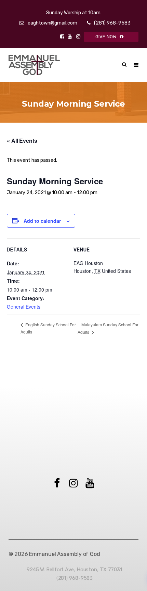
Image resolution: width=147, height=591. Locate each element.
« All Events (22, 140)
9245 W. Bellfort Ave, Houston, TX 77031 (74, 569)
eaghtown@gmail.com (52, 23)
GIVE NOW (106, 36)
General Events (23, 306)
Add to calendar (42, 220)
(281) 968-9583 (112, 23)
